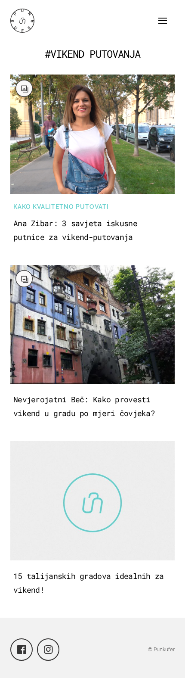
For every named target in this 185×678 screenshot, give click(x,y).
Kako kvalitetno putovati (61, 206)
